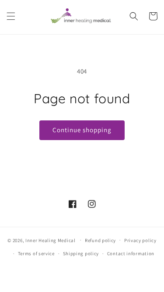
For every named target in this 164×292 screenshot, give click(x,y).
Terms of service (36, 253)
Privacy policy (140, 240)
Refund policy (100, 240)
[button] (11, 16)
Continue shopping (82, 130)
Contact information (130, 253)
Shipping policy (81, 253)
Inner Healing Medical (50, 240)
